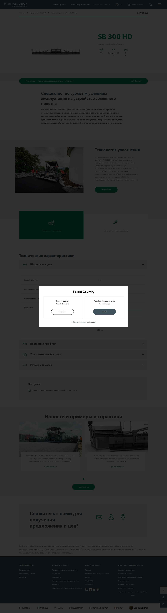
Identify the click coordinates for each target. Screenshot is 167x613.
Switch (104, 312)
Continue (62, 312)
